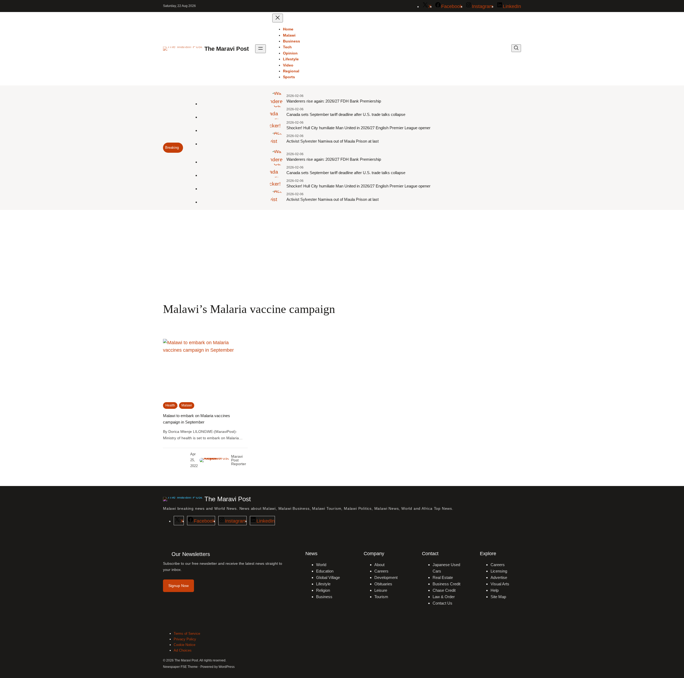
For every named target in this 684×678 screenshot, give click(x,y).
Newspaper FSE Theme (180, 667)
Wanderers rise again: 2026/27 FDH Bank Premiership (333, 101)
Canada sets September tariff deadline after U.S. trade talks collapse (345, 114)
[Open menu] (260, 48)
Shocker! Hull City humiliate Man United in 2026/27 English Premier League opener (358, 128)
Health (170, 405)
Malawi (186, 405)
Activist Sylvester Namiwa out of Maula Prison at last (332, 141)
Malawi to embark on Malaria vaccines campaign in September (196, 418)
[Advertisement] (342, 253)
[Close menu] (277, 18)
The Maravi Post (226, 48)
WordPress (227, 667)
